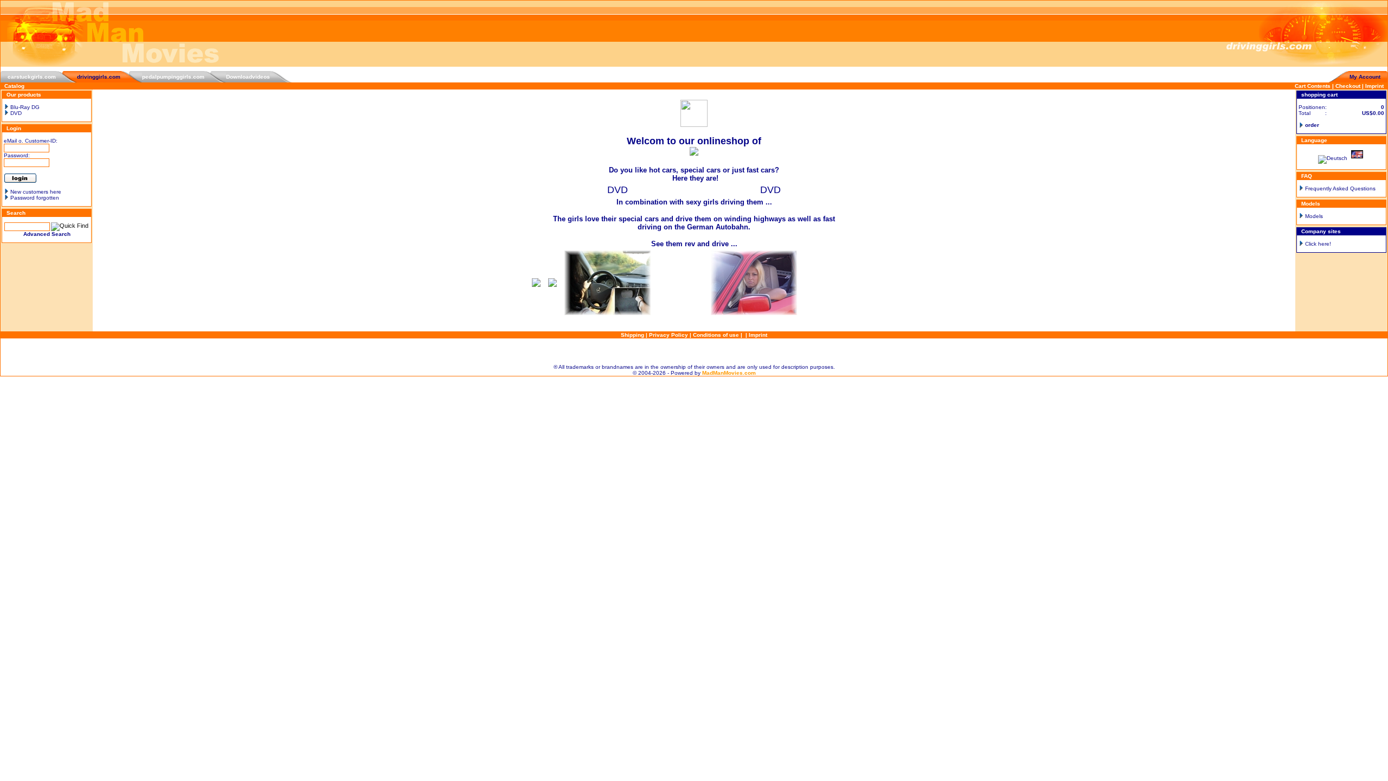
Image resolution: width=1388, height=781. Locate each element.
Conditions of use (716, 335)
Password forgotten (34, 198)
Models (1314, 216)
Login (14, 128)
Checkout (1347, 86)
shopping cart (1319, 95)
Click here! (1318, 244)
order (1312, 125)
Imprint (1374, 86)
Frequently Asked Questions (1340, 188)
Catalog (14, 86)
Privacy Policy (668, 335)
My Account (1365, 77)
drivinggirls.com (98, 77)
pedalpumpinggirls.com (173, 77)
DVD (15, 113)
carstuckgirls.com (32, 77)
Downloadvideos (248, 77)
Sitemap (694, 351)
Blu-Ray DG (24, 107)
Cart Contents (1313, 86)
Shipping (632, 335)
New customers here (35, 192)
